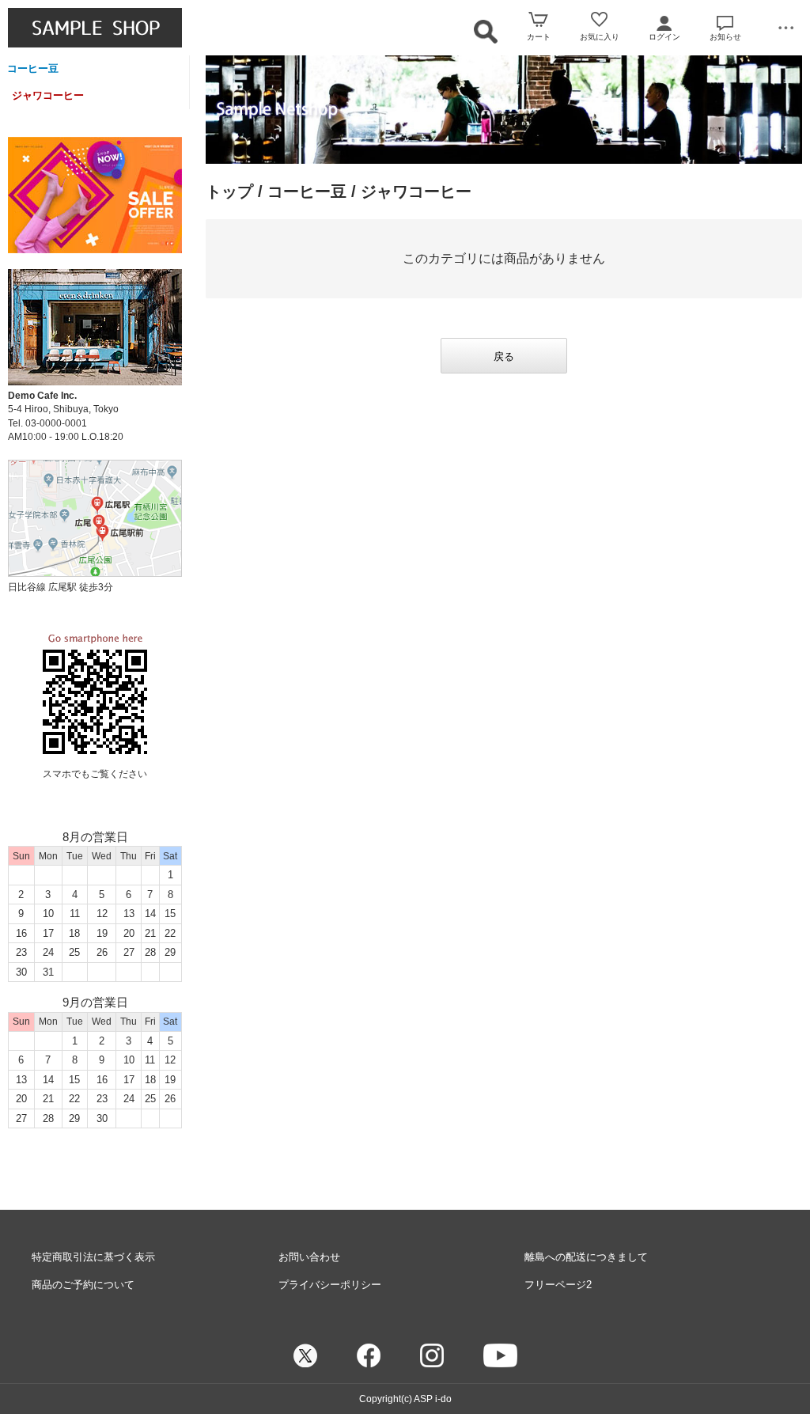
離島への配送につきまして (586, 1257)
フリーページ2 (558, 1285)
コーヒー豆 (33, 68)
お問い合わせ (309, 1257)
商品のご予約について (83, 1285)
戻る (504, 356)
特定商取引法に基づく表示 (93, 1257)
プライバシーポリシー (329, 1285)
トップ (229, 191)
